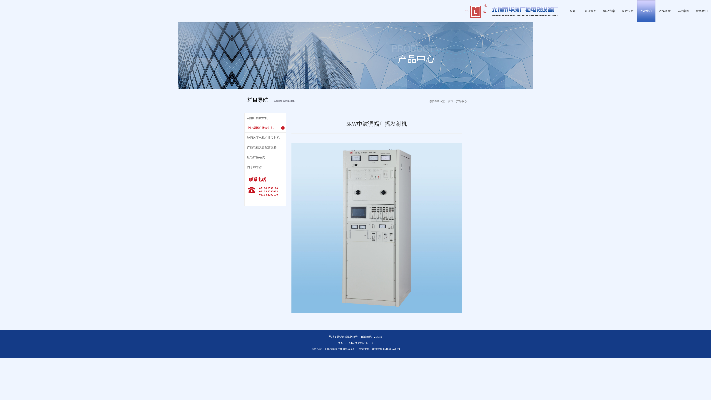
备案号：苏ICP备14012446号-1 (355, 342)
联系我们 (702, 11)
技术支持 (628, 11)
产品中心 (646, 11)
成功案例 (683, 11)
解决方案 (609, 11)
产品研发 (665, 11)
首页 (572, 11)
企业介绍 (591, 11)
